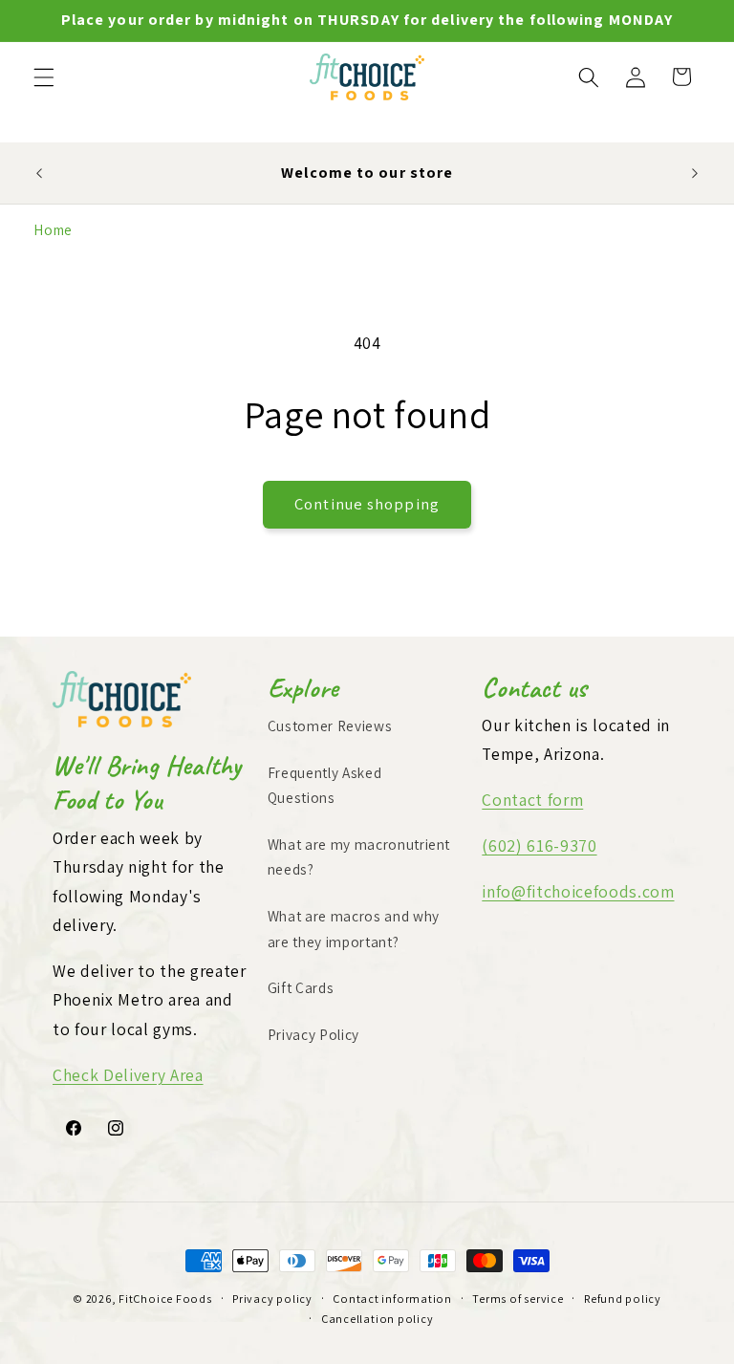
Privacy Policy (313, 1034)
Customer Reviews (330, 725)
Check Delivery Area (128, 1075)
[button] (44, 76)
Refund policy (622, 1298)
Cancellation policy (377, 1318)
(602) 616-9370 (539, 845)
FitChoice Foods (165, 1298)
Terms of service (517, 1298)
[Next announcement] (695, 173)
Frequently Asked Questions (325, 785)
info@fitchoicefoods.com (578, 891)
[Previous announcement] (39, 173)
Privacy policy (272, 1298)
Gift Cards (301, 987)
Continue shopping (367, 503)
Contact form (532, 800)
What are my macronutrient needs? (359, 856)
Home (53, 230)
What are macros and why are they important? (354, 928)
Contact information (392, 1298)
